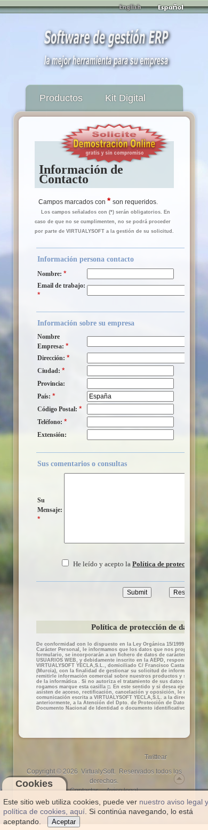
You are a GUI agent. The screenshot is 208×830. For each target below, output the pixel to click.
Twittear (156, 757)
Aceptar (64, 822)
